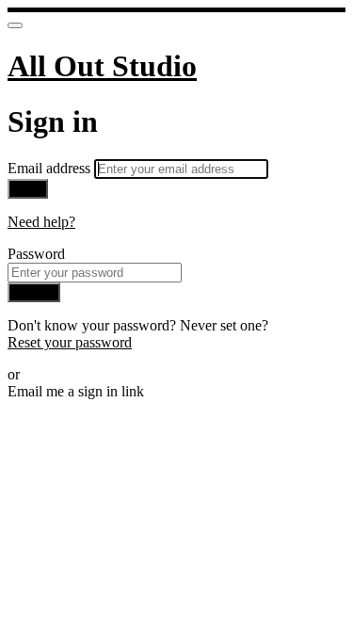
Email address (51, 168)
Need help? (41, 222)
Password (36, 254)
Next (27, 189)
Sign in (34, 292)
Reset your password (70, 342)
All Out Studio (102, 66)
